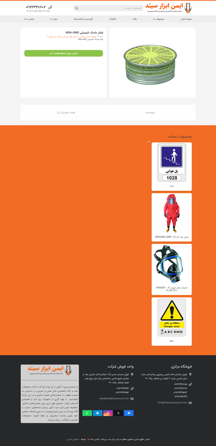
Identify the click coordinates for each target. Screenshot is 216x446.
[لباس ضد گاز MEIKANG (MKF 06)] (172, 195)
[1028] (172, 144)
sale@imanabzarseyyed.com (114, 398)
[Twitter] (118, 413)
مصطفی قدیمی (72, 439)
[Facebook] (129, 413)
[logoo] (168, 8)
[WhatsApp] (87, 413)
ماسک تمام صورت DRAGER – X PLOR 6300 (171, 289)
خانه (101, 36)
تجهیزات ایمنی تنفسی (88, 36)
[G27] (172, 299)
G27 (172, 341)
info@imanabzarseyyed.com (172, 403)
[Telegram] (97, 413)
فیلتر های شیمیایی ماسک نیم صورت (62, 36)
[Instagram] (108, 413)
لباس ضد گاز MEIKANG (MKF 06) (171, 237)
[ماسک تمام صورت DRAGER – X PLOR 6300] (172, 246)
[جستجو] (76, 8)
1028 (172, 186)
